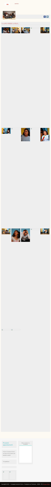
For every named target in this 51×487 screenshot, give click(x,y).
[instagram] (47, 17)
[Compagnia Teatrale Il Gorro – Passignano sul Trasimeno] (7, 4)
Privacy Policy (46, 484)
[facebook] (45, 17)
